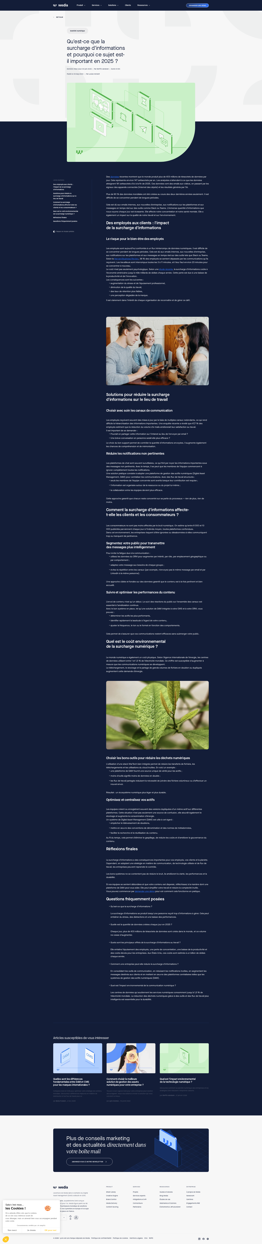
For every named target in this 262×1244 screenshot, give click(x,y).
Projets (135, 1192)
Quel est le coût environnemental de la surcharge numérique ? (65, 212)
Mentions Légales (136, 1238)
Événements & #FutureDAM (170, 1207)
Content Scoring (112, 1207)
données (114, 176)
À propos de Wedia (193, 1192)
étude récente (166, 269)
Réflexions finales (60, 217)
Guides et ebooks (166, 1192)
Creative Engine (112, 1196)
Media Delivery (111, 1203)
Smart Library (111, 1192)
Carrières (189, 1199)
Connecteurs (138, 1203)
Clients (128, 5)
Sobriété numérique (77, 31)
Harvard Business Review (126, 258)
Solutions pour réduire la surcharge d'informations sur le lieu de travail (64, 196)
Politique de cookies (120, 1238)
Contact (189, 1207)
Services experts (139, 1196)
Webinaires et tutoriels (168, 1203)
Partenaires (137, 1207)
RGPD (151, 1238)
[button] (81, 5)
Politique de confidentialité (101, 1238)
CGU (146, 1238)
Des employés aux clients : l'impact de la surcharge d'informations (63, 187)
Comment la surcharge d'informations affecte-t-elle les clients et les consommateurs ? (65, 205)
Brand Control (111, 1199)
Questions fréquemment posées (65, 221)
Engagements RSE (193, 1203)
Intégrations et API (139, 1199)
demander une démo (145, 891)
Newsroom (190, 1196)
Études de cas (165, 1199)
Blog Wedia (164, 1196)
